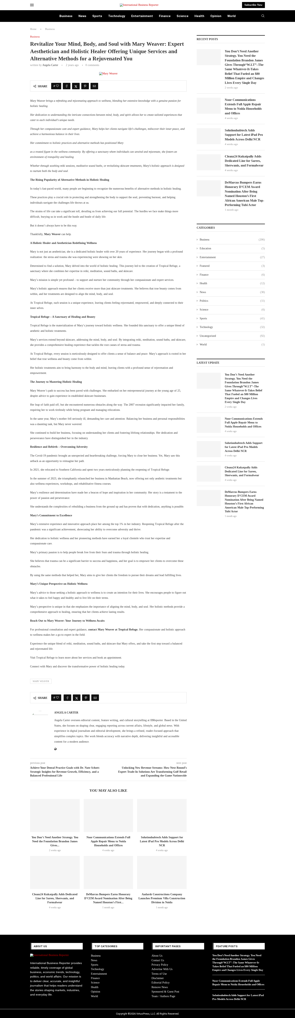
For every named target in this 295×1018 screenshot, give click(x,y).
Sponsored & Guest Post (165, 991)
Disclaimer (158, 978)
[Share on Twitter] (76, 86)
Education (232, 248)
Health (199, 16)
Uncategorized (232, 335)
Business (65, 16)
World (231, 16)
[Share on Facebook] (66, 86)
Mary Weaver (41, 681)
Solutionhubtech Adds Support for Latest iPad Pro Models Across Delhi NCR (162, 841)
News (82, 16)
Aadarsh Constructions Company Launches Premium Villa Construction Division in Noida (161, 898)
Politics (232, 300)
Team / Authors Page (163, 996)
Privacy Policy (160, 964)
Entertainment (142, 16)
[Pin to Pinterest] (85, 86)
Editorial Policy (161, 982)
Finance (165, 16)
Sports (97, 16)
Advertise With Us (162, 969)
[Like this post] (57, 86)
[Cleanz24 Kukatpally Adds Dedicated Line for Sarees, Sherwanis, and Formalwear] (55, 872)
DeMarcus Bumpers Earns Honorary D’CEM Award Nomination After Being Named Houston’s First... (108, 898)
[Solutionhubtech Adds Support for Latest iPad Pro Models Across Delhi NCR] (162, 815)
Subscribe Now (253, 4)
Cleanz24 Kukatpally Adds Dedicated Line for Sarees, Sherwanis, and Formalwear (54, 898)
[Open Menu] (32, 5)
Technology (116, 16)
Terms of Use (159, 973)
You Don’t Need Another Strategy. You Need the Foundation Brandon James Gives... (55, 841)
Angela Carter (50, 65)
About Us (157, 955)
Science (182, 16)
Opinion (215, 16)
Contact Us (158, 960)
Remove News (160, 987)
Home (33, 28)
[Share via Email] (94, 86)
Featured (232, 265)
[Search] (263, 16)
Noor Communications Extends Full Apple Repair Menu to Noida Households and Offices (108, 841)
